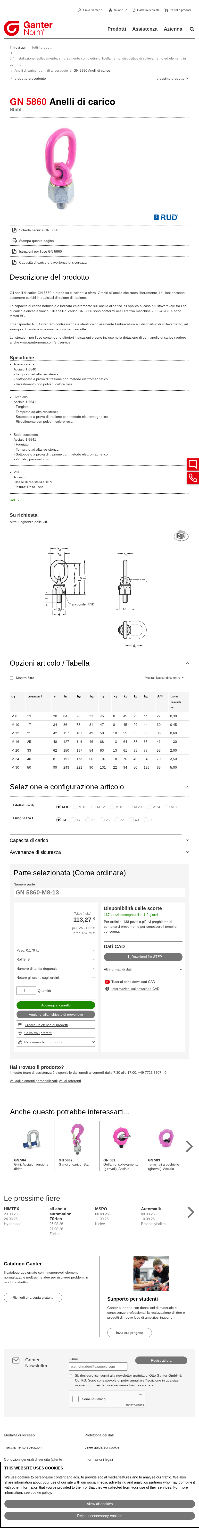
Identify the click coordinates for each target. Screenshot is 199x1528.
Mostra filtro (25, 678)
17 (79, 820)
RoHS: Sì (24, 959)
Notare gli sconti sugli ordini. (38, 977)
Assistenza (145, 29)
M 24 (156, 807)
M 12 (101, 807)
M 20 (138, 807)
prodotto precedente (30, 78)
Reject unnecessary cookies (99, 1516)
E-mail (73, 1359)
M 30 (175, 807)
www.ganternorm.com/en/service (45, 342)
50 (151, 820)
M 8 (65, 807)
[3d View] (181, 536)
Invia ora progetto (129, 1333)
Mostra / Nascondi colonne (162, 677)
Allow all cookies (100, 1504)
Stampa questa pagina (36, 241)
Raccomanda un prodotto (43, 1042)
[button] (91, 10)
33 (122, 820)
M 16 (119, 807)
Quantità (44, 991)
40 (137, 820)
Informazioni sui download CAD (135, 989)
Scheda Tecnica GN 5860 (38, 230)
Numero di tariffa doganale (37, 968)
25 (108, 820)
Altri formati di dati (118, 969)
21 (93, 820)
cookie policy (41, 1492)
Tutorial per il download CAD (133, 982)
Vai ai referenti (70, 1081)
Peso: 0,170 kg (28, 950)
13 (64, 820)
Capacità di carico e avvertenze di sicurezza (53, 262)
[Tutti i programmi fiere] (191, 1211)
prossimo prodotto (171, 78)
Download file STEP (147, 957)
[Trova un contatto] (193, 464)
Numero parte (24, 884)
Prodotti (117, 29)
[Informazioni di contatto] (193, 478)
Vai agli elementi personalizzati (33, 1081)
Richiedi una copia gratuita (33, 1297)
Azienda (173, 29)
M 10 (82, 807)
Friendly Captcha (134, 1404)
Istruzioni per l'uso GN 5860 (40, 251)
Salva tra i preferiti (38, 1033)
